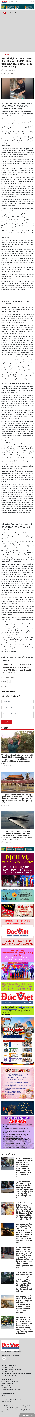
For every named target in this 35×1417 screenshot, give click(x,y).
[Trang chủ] (5, 13)
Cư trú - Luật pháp (16, 13)
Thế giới (4, 728)
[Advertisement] (17, 33)
